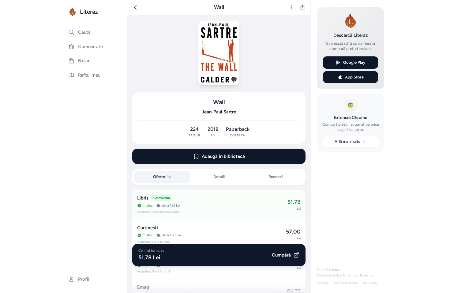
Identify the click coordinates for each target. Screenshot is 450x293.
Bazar (83, 60)
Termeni (323, 283)
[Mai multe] (291, 7)
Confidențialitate (345, 283)
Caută (84, 32)
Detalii (219, 176)
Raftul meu (89, 75)
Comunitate (90, 46)
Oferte (162, 176)
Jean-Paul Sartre (219, 112)
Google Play (354, 62)
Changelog (369, 283)
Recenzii (275, 176)
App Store (354, 77)
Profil (83, 279)
